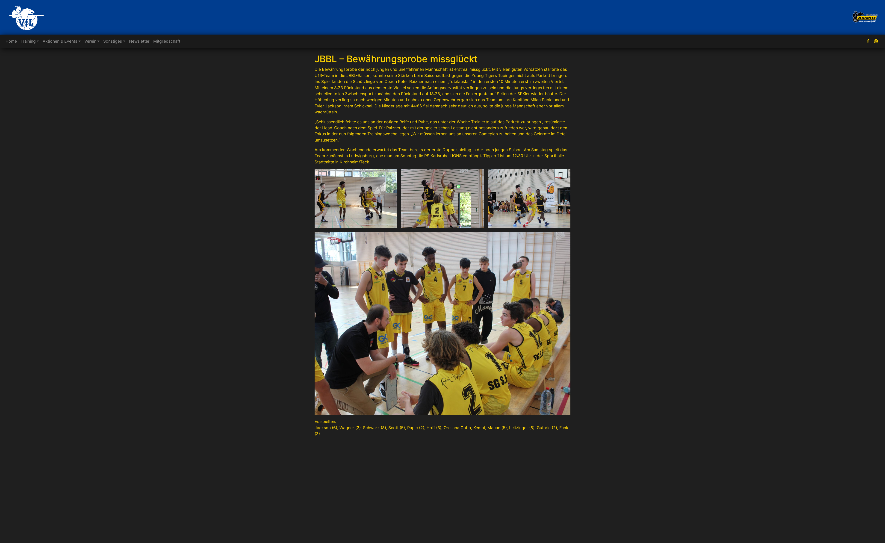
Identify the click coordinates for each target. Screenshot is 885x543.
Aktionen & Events (60, 41)
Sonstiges (112, 41)
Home (11, 41)
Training (28, 41)
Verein (90, 41)
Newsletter (139, 41)
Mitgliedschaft (166, 41)
